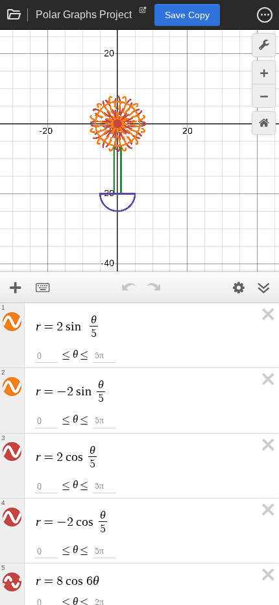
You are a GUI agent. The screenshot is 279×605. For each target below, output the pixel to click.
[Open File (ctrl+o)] (14, 15)
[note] (143, 12)
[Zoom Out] (263, 95)
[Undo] (128, 288)
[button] (265, 15)
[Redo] (153, 288)
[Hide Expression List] (263, 288)
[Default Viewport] (264, 123)
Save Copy (187, 15)
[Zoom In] (263, 72)
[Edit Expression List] (239, 288)
